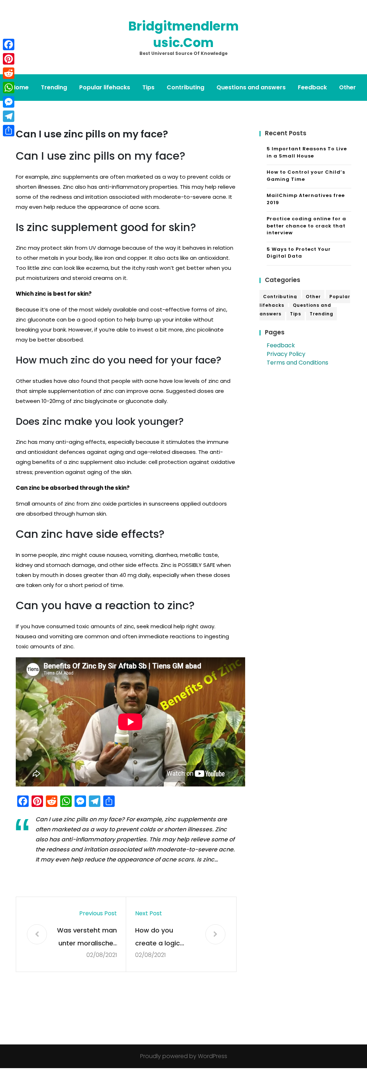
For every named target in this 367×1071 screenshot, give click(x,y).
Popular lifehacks (104, 87)
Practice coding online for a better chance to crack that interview (306, 225)
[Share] (8, 130)
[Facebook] (8, 44)
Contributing (185, 87)
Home (20, 87)
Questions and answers (251, 87)
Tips (148, 87)
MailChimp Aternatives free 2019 (306, 199)
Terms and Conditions (297, 362)
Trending (54, 87)
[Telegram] (8, 116)
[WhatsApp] (8, 87)
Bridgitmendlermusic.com (183, 34)
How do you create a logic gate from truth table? (160, 938)
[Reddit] (8, 73)
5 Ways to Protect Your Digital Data (299, 253)
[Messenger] (8, 102)
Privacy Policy (286, 354)
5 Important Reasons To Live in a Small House (307, 152)
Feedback (312, 87)
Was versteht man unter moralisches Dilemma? (87, 938)
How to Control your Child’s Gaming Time (306, 176)
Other (347, 87)
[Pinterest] (8, 59)
